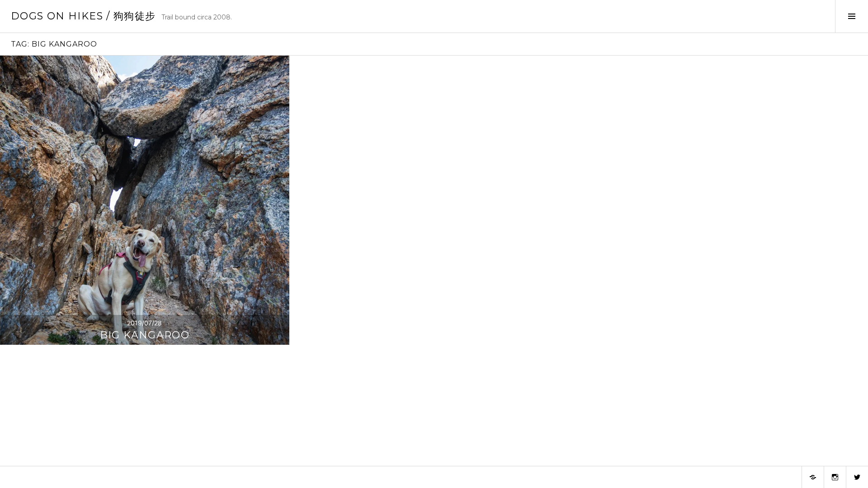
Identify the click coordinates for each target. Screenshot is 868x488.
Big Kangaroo (145, 335)
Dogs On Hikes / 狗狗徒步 (83, 16)
